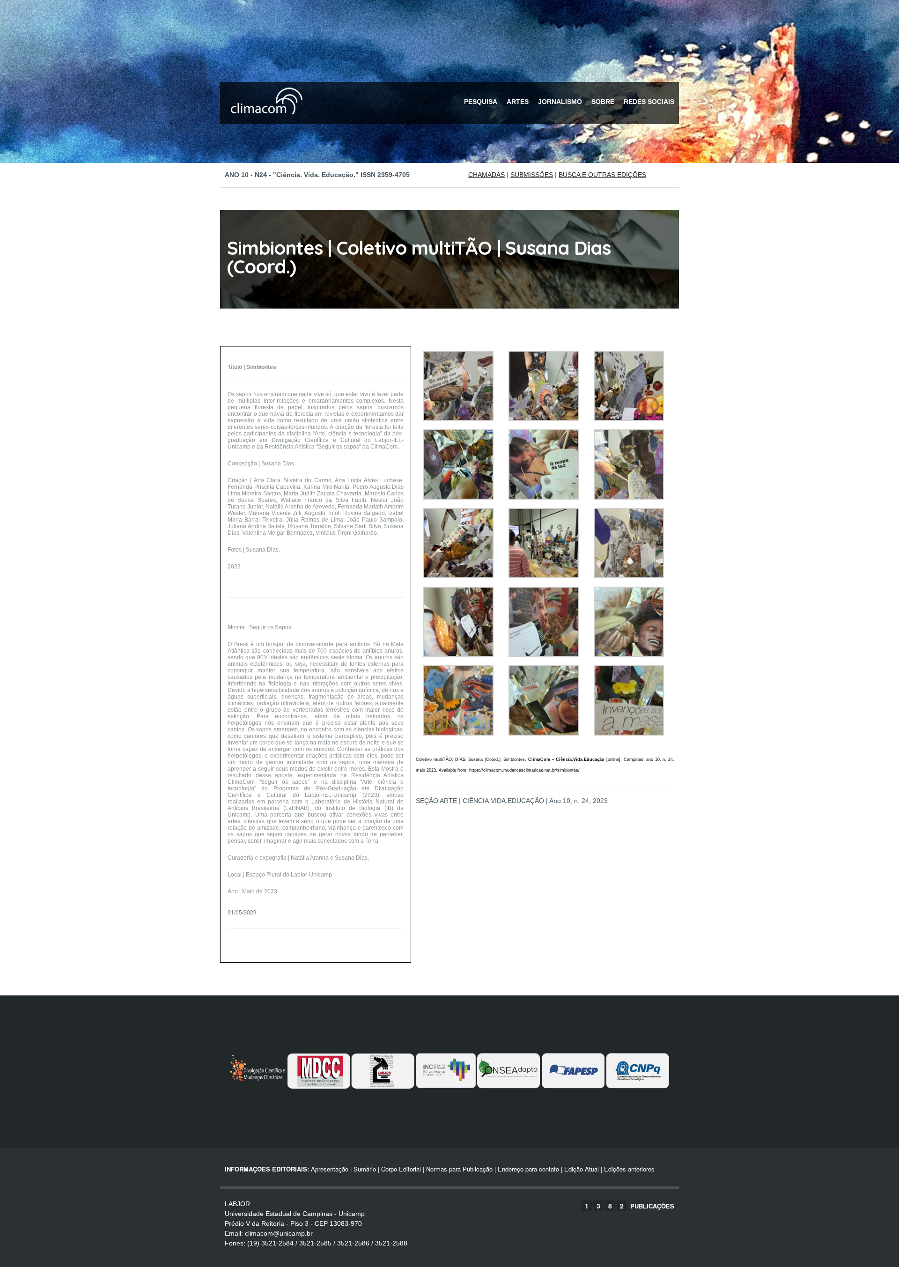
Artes (518, 101)
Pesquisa (480, 101)
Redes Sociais (649, 101)
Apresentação (329, 1168)
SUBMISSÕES (531, 174)
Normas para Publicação (459, 1168)
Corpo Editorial (401, 1168)
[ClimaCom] (264, 120)
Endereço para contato (527, 1168)
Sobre (602, 101)
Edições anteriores (629, 1168)
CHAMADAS (486, 174)
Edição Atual (581, 1168)
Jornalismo (560, 101)
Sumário (365, 1168)
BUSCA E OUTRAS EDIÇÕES (602, 174)
